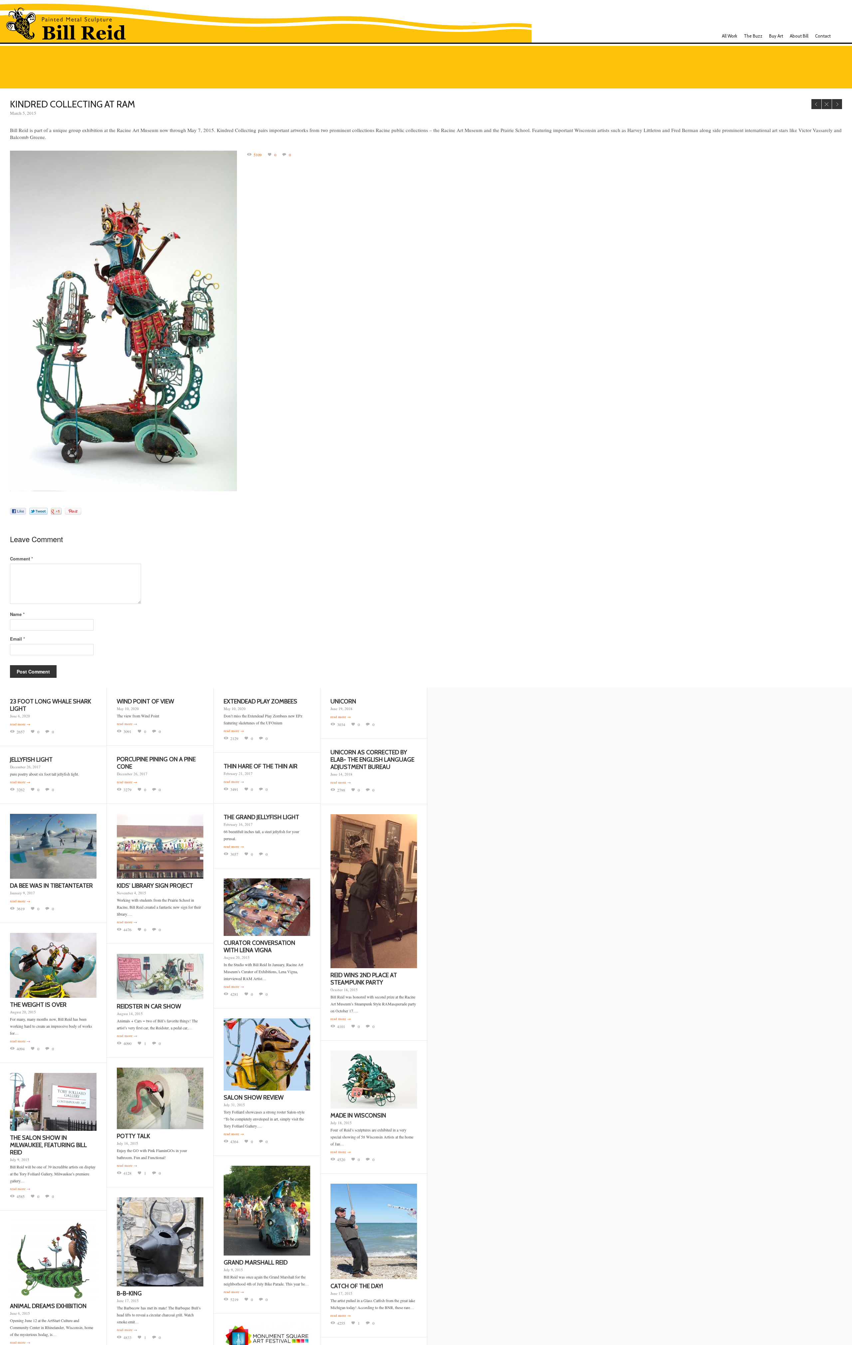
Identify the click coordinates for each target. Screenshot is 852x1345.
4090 (127, 1043)
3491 (234, 789)
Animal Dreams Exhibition (48, 1306)
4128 (127, 1173)
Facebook (839, 36)
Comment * (21, 558)
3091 (127, 731)
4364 (234, 1141)
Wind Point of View (145, 701)
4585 (21, 1196)
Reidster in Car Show (149, 1006)
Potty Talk (133, 1136)
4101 (341, 1026)
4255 (341, 1323)
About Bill (799, 36)
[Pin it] (73, 511)
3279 (127, 789)
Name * (17, 614)
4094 (21, 1048)
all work (729, 36)
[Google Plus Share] (56, 511)
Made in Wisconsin (358, 1115)
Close (827, 104)
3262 (21, 789)
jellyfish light (31, 759)
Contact (823, 36)
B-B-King (129, 1293)
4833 (127, 1337)
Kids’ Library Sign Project (155, 885)
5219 (234, 1299)
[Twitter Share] (38, 511)
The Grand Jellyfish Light (261, 817)
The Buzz (753, 36)
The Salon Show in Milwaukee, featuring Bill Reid (48, 1145)
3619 (21, 908)
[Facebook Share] (18, 511)
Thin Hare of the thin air (261, 766)
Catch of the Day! (356, 1286)
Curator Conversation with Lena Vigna (259, 946)
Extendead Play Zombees (260, 701)
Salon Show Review (254, 1097)
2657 (21, 731)
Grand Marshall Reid (256, 1262)
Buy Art (776, 36)
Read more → (20, 723)
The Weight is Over (38, 1004)
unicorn (343, 701)
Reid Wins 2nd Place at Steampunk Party (363, 978)
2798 (341, 790)
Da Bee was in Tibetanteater (51, 885)
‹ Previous (816, 104)
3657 (234, 854)
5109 (258, 154)
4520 (341, 1159)
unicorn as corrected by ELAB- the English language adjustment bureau (372, 760)
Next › (837, 104)
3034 (341, 724)
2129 (234, 738)
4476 (127, 929)
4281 (234, 994)
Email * (17, 639)
